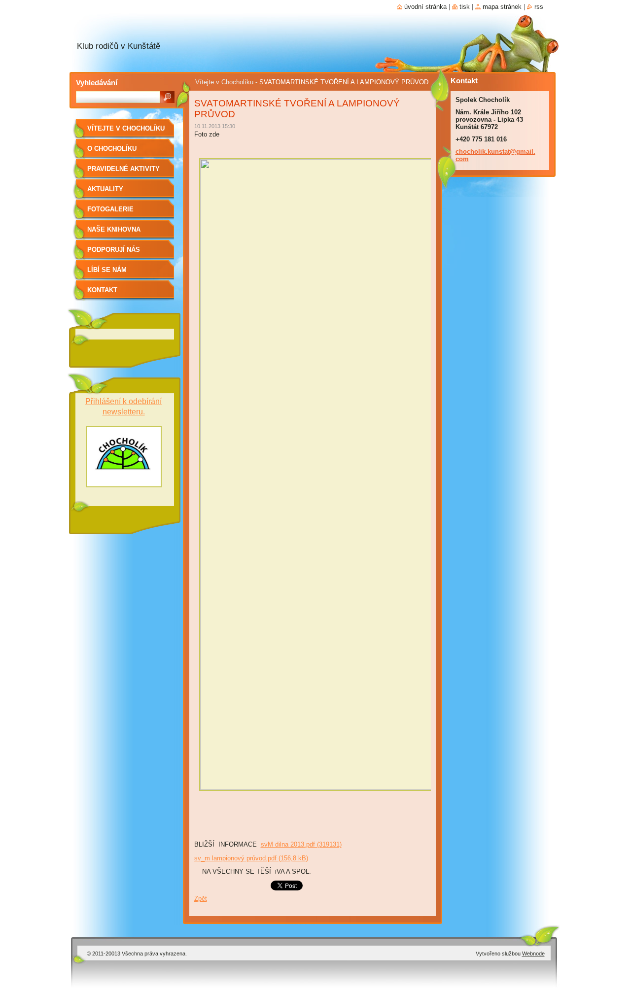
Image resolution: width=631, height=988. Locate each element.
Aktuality (105, 189)
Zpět (200, 898)
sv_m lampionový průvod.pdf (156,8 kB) (251, 858)
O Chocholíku (112, 148)
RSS (538, 6)
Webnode (533, 953)
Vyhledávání (96, 82)
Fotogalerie (110, 209)
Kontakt (102, 290)
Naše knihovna (113, 229)
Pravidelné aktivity (123, 168)
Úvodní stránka (425, 6)
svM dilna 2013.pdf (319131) (301, 844)
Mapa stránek (502, 6)
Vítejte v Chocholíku (224, 82)
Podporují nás (113, 249)
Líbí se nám (107, 269)
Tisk (464, 6)
